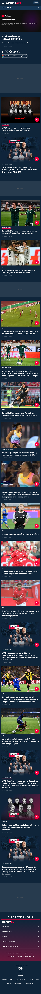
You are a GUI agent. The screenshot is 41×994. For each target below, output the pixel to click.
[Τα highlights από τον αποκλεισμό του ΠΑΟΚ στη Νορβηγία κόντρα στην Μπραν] (20, 395)
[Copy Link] (14, 51)
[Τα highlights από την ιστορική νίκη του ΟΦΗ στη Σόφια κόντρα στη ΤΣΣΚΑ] (20, 252)
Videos (9, 7)
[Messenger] (10, 51)
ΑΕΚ (3, 693)
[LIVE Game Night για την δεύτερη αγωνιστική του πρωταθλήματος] (20, 110)
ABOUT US (20, 953)
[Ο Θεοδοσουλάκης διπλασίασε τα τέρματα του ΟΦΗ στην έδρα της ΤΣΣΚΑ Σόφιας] (20, 314)
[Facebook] (2, 51)
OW (37, 979)
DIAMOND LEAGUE (7, 489)
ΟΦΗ (3, 267)
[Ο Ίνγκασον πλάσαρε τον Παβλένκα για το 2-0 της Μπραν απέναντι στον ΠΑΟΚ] (20, 553)
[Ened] (20, 975)
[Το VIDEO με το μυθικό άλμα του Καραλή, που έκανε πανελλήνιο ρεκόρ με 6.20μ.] (20, 435)
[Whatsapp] (18, 51)
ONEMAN (23, 979)
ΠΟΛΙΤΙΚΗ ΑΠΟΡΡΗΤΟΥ (26, 956)
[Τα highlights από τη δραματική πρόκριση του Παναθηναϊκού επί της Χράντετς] (20, 213)
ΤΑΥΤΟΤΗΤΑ (10, 953)
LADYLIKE (31, 979)
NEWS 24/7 (14, 979)
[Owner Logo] (20, 969)
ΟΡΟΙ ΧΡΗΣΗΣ (12, 956)
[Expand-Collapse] (39, 7)
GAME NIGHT (5, 124)
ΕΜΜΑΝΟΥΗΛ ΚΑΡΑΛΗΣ (8, 449)
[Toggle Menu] (3, 3)
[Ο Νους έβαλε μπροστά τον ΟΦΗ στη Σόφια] (20, 516)
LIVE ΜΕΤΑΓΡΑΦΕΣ (7, 164)
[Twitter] (6, 51)
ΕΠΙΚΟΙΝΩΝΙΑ (30, 953)
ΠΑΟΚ (3, 409)
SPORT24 (5, 979)
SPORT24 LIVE (6, 821)
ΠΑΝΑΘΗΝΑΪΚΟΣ (6, 227)
